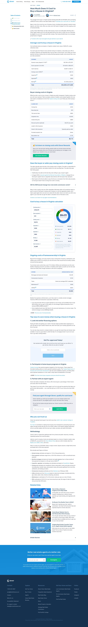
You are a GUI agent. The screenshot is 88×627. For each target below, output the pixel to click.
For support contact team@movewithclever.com (14, 605)
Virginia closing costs (54, 98)
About (33, 1)
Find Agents (76, 1)
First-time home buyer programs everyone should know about (50, 375)
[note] (40, 207)
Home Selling (19, 1)
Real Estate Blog (42, 595)
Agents (27, 595)
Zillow (41, 442)
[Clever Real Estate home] (11, 2)
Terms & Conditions (34, 620)
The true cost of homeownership (43, 312)
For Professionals (40, 1)
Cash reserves (42, 244)
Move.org (47, 473)
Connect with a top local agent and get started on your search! (47, 38)
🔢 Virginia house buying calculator (16, 23)
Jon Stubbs (37, 14)
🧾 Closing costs (16, 20)
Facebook (76, 589)
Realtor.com (33, 442)
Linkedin (76, 598)
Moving (42, 237)
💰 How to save (15, 28)
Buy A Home (28, 592)
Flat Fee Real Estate (61, 599)
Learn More (59, 409)
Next (53, 355)
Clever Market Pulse (50, 441)
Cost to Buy (32, 5)
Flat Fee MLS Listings (43, 612)
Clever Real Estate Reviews (29, 599)
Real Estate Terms (42, 598)
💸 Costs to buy (15, 18)
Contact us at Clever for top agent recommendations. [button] (43, 197)
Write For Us (10, 598)
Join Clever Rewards (41, 155)
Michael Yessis (57, 15)
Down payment (42, 213)
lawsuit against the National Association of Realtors (53, 175)
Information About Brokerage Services (56, 620)
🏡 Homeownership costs (18, 26)
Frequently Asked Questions (45, 592)
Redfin (38, 442)
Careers (9, 595)
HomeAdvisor (66, 463)
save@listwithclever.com (13, 592)
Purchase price (42, 207)
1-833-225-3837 (11, 589)
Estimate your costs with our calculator (65, 21)
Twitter (76, 592)
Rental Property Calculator (44, 604)
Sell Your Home (29, 589)
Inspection (42, 225)
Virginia (38, 5)
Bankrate (55, 471)
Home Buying (27, 1)
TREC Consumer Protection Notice (43, 620)
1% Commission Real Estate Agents (63, 595)
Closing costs (42, 219)
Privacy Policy (27, 620)
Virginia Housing (34, 367)
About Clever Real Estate (44, 589)
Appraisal (42, 231)
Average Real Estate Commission (43, 608)
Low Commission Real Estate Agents (63, 590)
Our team (32, 424)
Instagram (76, 595)
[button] (42, 409)
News (39, 601)
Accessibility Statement (13, 601)
